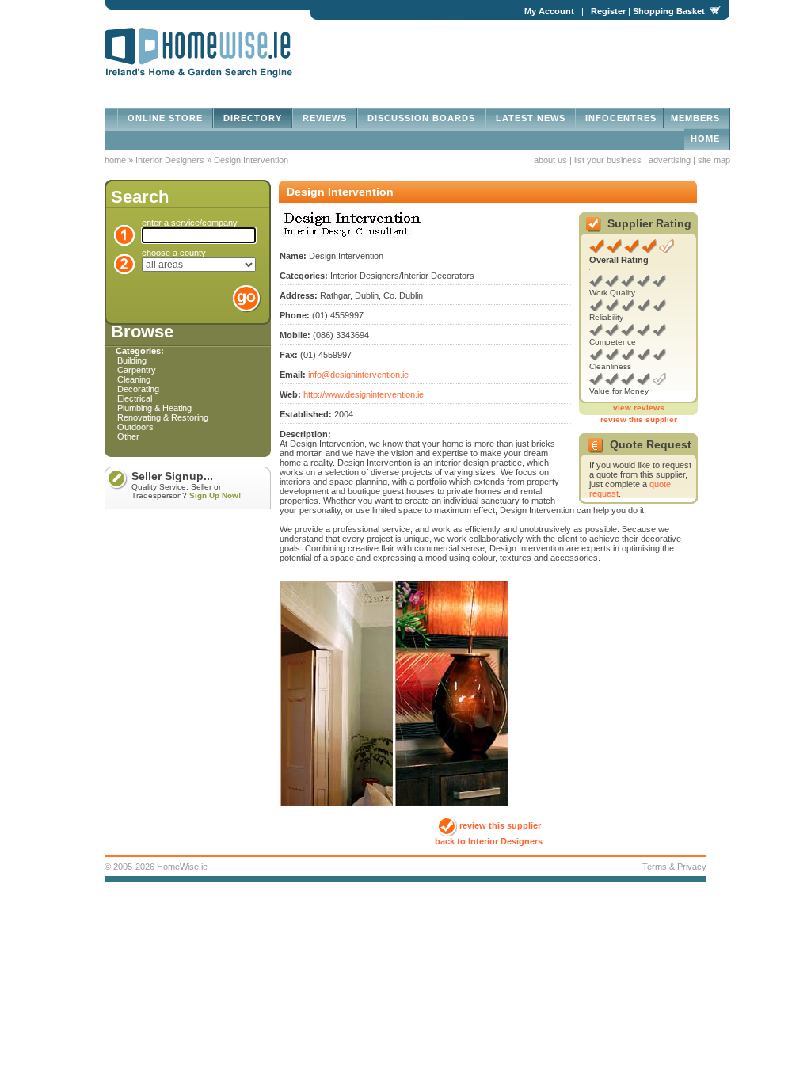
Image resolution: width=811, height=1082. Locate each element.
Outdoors (135, 427)
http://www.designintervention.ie (363, 394)
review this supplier (638, 419)
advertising (670, 160)
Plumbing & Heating (154, 408)
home (707, 138)
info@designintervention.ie (358, 374)
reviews (324, 118)
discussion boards (421, 118)
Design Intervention (251, 160)
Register (608, 11)
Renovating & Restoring (162, 417)
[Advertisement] (545, 52)
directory (252, 118)
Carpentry (136, 370)
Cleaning (133, 379)
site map (714, 160)
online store (165, 118)
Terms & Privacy (674, 866)
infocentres (619, 118)
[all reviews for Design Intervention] (596, 250)
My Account (549, 11)
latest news (531, 118)
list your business (608, 160)
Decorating (138, 389)
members (697, 118)
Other (128, 436)
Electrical (134, 398)
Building (132, 360)
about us (550, 160)
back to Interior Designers (489, 841)
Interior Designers (171, 160)
